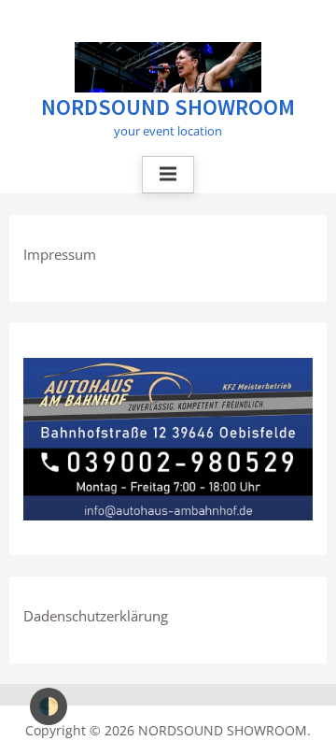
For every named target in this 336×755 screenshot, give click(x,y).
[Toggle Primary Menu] (168, 174)
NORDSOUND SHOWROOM (168, 107)
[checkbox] (48, 706)
